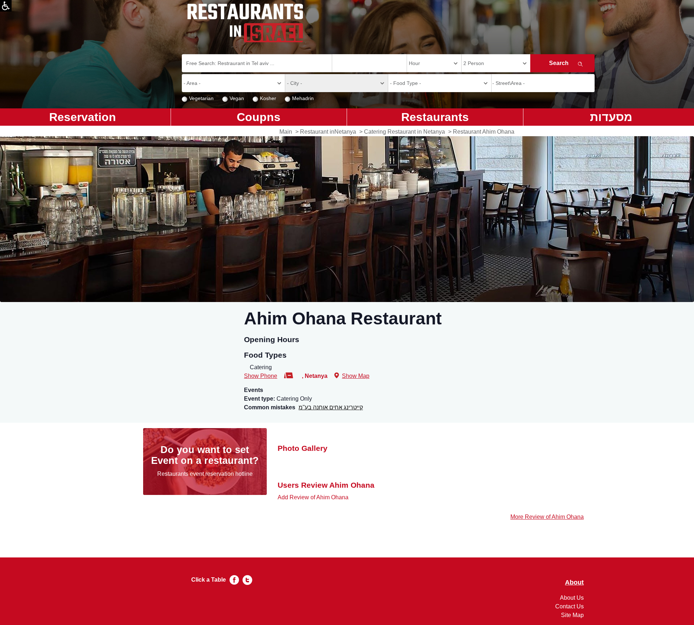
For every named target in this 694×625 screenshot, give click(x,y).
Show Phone (260, 376)
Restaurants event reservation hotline (205, 474)
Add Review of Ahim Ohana (313, 497)
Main (285, 132)
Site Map (572, 615)
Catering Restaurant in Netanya (404, 132)
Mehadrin (303, 98)
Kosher (268, 98)
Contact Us (569, 606)
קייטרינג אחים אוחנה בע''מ (331, 407)
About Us (572, 598)
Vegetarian (201, 98)
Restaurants (435, 117)
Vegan (237, 98)
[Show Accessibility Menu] (6, 6)
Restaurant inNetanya (328, 132)
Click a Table (208, 580)
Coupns (258, 117)
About (574, 582)
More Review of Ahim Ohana (547, 517)
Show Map (355, 376)
